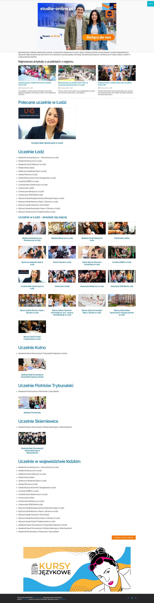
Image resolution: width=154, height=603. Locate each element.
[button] (124, 538)
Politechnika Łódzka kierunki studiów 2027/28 (115, 83)
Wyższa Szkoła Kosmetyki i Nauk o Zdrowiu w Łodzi (92, 311)
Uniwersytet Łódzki (62, 286)
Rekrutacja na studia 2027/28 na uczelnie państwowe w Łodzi (73, 83)
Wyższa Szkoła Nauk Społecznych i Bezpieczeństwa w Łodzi (122, 312)
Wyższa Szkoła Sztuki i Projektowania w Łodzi (32, 338)
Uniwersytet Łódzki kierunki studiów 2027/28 (34, 83)
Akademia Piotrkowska (32, 412)
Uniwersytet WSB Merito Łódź (122, 286)
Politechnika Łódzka (121, 238)
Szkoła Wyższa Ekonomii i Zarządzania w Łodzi (92, 263)
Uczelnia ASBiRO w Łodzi (121, 262)
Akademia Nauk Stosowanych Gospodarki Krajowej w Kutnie (32, 376)
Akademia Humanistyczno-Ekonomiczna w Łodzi (32, 239)
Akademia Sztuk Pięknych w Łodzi (91, 239)
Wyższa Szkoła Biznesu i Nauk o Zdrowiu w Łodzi (32, 311)
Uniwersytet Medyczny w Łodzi (92, 286)
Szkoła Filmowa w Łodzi (62, 262)
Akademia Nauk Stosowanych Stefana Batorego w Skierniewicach (32, 450)
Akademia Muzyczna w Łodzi (62, 238)
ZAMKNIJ (150, 3)
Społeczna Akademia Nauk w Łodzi (32, 263)
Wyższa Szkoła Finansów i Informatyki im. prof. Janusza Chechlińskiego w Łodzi (62, 312)
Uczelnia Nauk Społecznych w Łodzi (47, 143)
